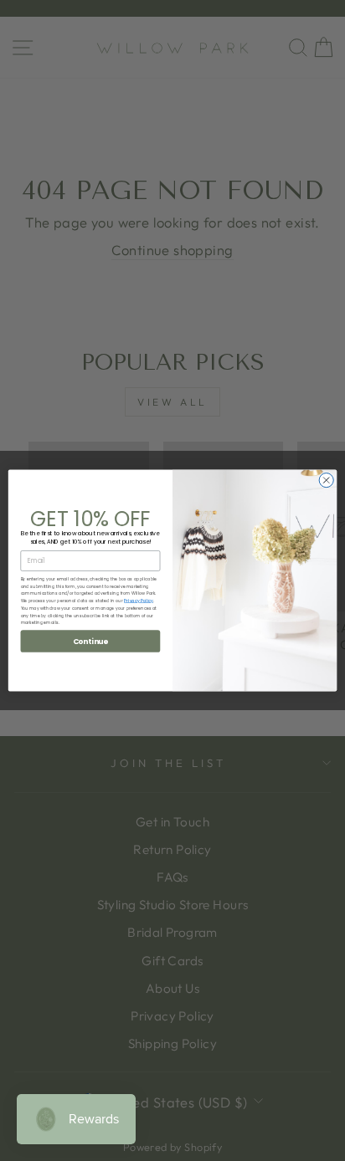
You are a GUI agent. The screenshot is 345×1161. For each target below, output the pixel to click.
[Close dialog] (326, 480)
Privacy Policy (138, 601)
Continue (91, 641)
